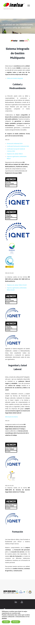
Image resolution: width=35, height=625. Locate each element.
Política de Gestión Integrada (15, 78)
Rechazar (15, 622)
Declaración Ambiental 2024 (14, 143)
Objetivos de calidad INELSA (15, 154)
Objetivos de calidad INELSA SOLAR (17, 285)
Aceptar (6, 622)
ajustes (4, 618)
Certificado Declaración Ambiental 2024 (18, 146)
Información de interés (11, 417)
